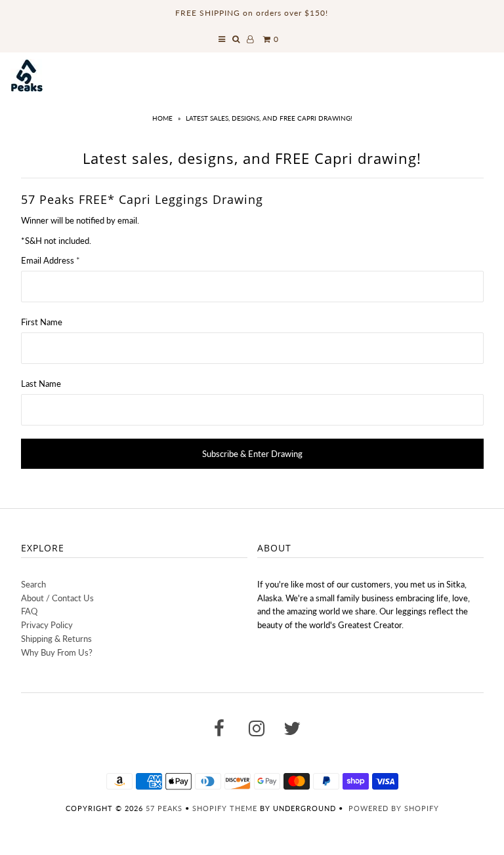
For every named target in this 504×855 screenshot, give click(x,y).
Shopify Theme (224, 808)
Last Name (41, 383)
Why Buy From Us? (57, 652)
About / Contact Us (57, 598)
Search (33, 584)
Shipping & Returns (56, 638)
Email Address (50, 260)
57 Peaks (164, 808)
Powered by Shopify (393, 808)
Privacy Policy (47, 625)
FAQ (29, 611)
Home (162, 118)
